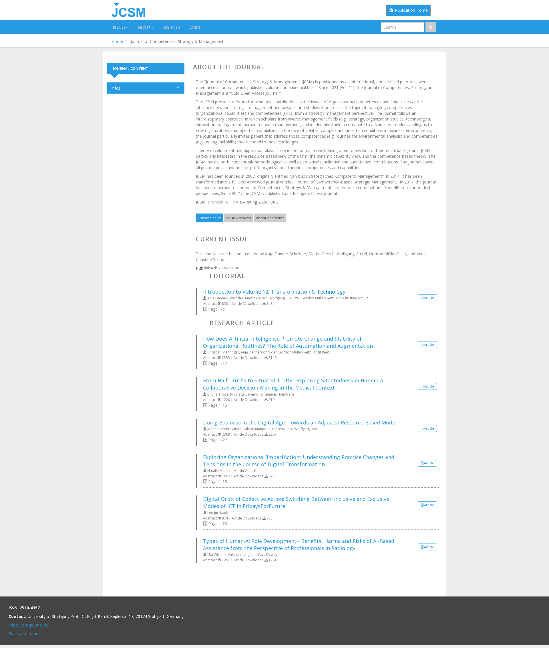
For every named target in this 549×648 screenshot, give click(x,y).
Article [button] (429, 297)
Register (171, 27)
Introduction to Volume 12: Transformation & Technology (274, 291)
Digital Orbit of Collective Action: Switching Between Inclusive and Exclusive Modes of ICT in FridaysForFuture (296, 502)
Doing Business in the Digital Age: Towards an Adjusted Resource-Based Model (300, 422)
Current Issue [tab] (209, 217)
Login (194, 27)
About (145, 27)
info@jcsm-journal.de (28, 625)
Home (117, 41)
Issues (120, 27)
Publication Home (411, 10)
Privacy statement (25, 633)
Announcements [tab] (270, 217)
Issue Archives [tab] (238, 217)
